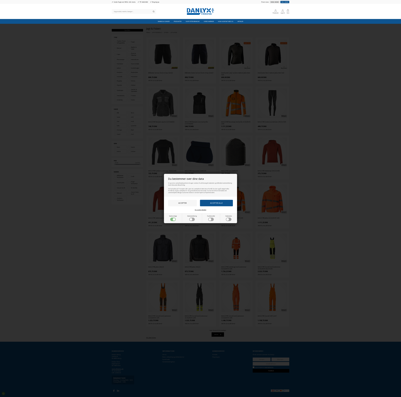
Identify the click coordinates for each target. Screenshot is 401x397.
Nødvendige (173, 216)
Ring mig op (155, 2)
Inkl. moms (284, 2)
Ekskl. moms (275, 2)
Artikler (240, 21)
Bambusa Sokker (164, 21)
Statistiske (228, 216)
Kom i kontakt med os (225, 21)
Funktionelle (211, 216)
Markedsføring (192, 216)
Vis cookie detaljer (200, 210)
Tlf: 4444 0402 (144, 2)
